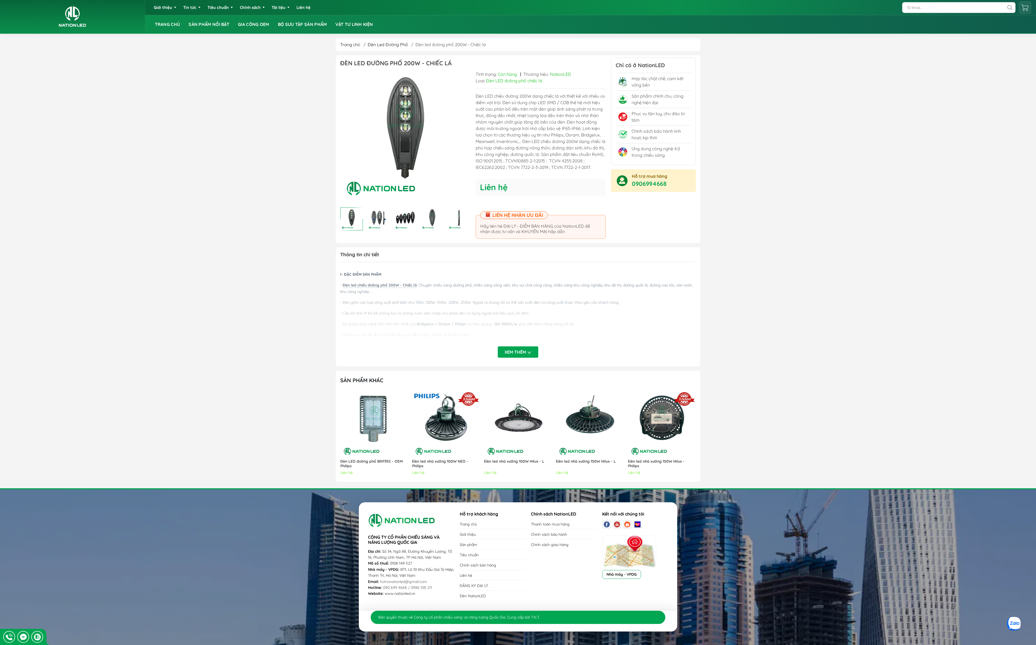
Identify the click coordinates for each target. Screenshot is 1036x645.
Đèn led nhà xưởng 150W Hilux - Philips (656, 463)
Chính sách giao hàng (549, 544)
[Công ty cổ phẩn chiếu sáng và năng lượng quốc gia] (72, 17)
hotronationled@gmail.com (403, 581)
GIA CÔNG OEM (253, 24)
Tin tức (189, 7)
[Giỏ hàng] (1025, 7)
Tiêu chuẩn (218, 7)
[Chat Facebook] (23, 637)
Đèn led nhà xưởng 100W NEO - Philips (440, 463)
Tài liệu (278, 7)
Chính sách (250, 7)
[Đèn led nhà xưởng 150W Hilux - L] (590, 424)
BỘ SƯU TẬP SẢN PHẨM (302, 24)
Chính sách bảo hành (549, 534)
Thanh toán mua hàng (550, 524)
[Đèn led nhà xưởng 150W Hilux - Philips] (662, 424)
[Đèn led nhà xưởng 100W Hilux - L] (518, 424)
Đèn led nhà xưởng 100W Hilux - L (514, 461)
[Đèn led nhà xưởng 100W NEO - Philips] (446, 424)
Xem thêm (516, 352)
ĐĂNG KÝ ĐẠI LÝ (474, 585)
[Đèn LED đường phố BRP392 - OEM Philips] (374, 424)
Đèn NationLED (473, 595)
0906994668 (649, 183)
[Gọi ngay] (9, 637)
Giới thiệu (163, 7)
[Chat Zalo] (37, 637)
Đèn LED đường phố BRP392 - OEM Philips (371, 463)
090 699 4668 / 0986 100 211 (407, 587)
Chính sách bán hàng (478, 565)
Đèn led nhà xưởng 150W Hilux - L (586, 461)
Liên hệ (304, 7)
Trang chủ (350, 44)
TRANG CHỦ (167, 24)
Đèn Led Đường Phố (388, 44)
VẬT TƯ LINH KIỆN (354, 24)
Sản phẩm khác (361, 380)
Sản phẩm (468, 544)
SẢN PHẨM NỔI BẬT (209, 24)
